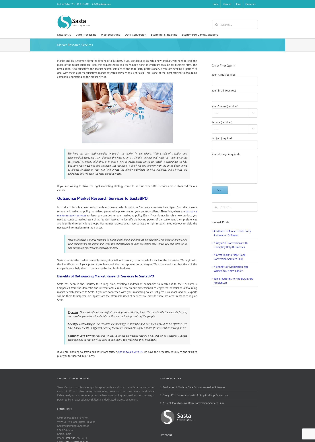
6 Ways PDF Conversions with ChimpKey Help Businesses (195, 395)
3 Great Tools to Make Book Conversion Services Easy (193, 403)
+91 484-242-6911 (76, 438)
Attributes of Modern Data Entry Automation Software (194, 387)
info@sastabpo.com (101, 4)
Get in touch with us (130, 352)
